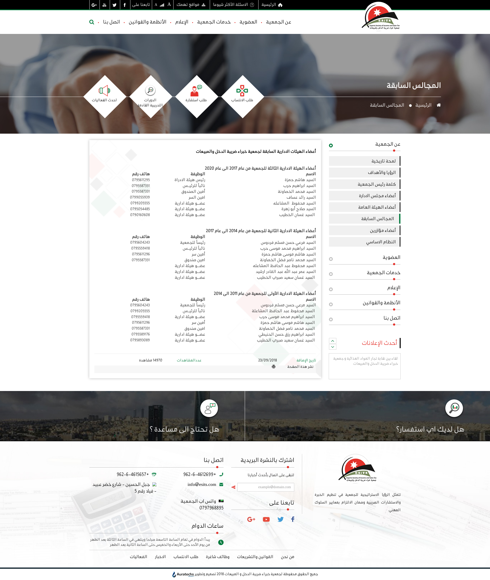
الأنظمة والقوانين (147, 22)
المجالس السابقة (377, 218)
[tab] (365, 145)
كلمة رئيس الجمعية (377, 184)
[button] (365, 145)
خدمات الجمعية (214, 22)
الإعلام (181, 22)
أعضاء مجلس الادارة (377, 195)
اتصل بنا (111, 22)
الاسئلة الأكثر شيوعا (230, 4)
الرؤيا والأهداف (382, 172)
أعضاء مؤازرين (383, 230)
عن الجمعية (278, 22)
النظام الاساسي (381, 241)
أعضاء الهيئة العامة (377, 207)
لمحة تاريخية (384, 160)
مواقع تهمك (188, 4)
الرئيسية (269, 4)
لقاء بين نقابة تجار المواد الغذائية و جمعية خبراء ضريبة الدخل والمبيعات (365, 369)
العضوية (248, 22)
